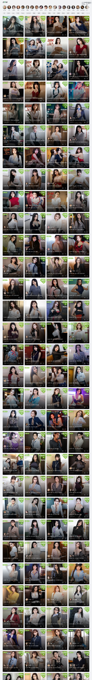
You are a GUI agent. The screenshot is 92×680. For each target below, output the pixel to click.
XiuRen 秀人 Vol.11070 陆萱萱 (10, 273)
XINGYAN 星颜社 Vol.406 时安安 (10, 404)
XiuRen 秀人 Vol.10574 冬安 (75, 514)
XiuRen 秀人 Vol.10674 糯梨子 (31, 448)
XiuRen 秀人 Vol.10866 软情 (75, 361)
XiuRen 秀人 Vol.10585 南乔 (53, 514)
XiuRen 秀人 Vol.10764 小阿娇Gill (11, 426)
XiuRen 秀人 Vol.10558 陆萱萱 (10, 536)
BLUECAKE (29, 13)
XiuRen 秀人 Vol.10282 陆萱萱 (31, 667)
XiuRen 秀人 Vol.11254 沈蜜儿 (75, 185)
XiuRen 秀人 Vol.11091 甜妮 (31, 251)
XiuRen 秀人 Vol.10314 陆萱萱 (31, 645)
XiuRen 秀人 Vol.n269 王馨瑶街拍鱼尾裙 (78, 54)
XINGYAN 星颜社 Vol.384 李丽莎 (10, 470)
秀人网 (18, 13)
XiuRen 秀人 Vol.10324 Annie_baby (55, 623)
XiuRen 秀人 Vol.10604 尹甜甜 (10, 514)
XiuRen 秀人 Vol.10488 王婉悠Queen (33, 558)
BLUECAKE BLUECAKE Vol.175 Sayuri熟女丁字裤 (57, 119)
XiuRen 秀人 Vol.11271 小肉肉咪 (54, 185)
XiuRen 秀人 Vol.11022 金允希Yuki (54, 273)
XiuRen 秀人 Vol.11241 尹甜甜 (31, 207)
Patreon (22, 13)
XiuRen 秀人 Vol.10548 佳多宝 (31, 536)
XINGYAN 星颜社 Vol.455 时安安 (10, 207)
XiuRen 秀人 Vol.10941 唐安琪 (10, 339)
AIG (4, 13)
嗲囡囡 (58, 13)
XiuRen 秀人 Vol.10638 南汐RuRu (54, 470)
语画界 (68, 13)
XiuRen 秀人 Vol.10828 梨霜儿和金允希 (55, 383)
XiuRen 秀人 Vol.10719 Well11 (76, 426)
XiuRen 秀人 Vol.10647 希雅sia (32, 470)
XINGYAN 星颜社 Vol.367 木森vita (11, 558)
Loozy (13, 13)
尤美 (87, 13)
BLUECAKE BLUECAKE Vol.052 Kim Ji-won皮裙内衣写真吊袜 (79, 163)
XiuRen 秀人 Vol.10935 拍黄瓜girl (32, 339)
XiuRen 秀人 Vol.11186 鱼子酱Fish (76, 229)
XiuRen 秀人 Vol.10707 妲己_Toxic (11, 448)
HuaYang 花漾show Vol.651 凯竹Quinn (33, 295)
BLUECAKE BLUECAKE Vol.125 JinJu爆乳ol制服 (35, 141)
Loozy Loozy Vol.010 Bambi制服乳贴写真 (56, 98)
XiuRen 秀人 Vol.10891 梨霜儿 (10, 361)
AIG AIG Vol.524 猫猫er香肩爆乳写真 (55, 54)
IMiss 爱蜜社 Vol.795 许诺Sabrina (54, 536)
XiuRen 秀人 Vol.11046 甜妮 (31, 273)
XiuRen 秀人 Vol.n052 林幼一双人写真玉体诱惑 (57, 163)
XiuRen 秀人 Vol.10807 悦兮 (53, 404)
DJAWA (8, 13)
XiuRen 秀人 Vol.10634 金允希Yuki (32, 492)
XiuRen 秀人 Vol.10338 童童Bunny (32, 623)
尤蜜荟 (39, 13)
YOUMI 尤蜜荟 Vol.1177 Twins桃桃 (11, 317)
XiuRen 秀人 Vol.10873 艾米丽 (53, 361)
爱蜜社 (49, 13)
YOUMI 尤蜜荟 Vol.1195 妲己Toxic (54, 229)
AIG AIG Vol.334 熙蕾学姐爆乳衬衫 (11, 164)
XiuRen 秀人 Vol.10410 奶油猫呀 (76, 580)
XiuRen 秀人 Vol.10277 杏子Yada (11, 667)
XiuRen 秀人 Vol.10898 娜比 (75, 339)
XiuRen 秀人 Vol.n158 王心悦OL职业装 (77, 120)
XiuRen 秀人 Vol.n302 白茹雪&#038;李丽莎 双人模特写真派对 (35, 53)
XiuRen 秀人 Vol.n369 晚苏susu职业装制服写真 (13, 32)
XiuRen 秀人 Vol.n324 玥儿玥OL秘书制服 (78, 32)
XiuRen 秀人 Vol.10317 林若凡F (76, 623)
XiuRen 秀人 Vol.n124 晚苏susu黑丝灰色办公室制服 (13, 141)
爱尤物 (63, 13)
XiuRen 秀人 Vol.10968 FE (74, 295)
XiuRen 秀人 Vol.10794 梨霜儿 (75, 404)
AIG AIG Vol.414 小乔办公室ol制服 (32, 120)
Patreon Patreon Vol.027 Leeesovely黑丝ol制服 (13, 75)
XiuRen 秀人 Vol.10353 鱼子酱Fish (32, 602)
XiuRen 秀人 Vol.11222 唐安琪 (75, 207)
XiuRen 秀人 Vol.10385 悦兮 (10, 602)
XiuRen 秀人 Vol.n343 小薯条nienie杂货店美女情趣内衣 (35, 32)
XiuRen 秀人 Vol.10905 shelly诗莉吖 (55, 339)
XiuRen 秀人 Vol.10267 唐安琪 (53, 667)
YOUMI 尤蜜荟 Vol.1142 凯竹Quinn (55, 580)
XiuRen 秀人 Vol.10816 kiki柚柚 (32, 404)
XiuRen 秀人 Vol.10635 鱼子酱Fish (54, 492)
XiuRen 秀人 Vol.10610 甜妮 (75, 492)
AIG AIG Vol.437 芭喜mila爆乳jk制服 (11, 120)
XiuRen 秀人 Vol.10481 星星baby (11, 580)
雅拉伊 (83, 13)
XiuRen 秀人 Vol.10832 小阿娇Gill (76, 383)
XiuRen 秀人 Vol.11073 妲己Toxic (54, 251)
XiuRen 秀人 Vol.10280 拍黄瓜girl (76, 645)
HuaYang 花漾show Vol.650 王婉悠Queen (34, 317)
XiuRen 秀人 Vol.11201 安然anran (11, 229)
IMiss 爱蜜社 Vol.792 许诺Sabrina (11, 645)
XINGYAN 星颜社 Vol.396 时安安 (54, 426)
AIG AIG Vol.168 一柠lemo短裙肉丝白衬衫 (56, 207)
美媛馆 (78, 13)
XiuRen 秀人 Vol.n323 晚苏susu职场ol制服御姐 (13, 53)
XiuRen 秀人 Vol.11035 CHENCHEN (77, 273)
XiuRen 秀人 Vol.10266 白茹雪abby (77, 667)
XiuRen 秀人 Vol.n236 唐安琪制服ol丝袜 (12, 98)
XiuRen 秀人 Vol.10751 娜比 (31, 426)
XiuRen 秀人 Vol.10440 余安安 (31, 580)
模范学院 (73, 13)
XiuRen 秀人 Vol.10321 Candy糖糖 (76, 602)
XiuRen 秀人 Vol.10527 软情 (75, 536)
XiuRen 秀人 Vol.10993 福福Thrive (54, 295)
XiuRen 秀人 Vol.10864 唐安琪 (10, 383)
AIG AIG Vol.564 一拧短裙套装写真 (54, 32)
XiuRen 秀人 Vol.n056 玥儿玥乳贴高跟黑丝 (34, 164)
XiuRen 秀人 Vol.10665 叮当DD (76, 448)
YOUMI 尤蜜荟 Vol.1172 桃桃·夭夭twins (33, 383)
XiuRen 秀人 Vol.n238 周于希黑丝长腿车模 (78, 76)
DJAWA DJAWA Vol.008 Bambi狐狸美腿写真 (78, 98)
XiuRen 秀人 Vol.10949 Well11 (76, 317)
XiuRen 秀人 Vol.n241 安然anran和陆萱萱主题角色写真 (57, 75)
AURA (54, 13)
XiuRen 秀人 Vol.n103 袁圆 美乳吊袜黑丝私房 (57, 141)
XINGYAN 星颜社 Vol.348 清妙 (53, 645)
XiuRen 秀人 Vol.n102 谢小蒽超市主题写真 (78, 142)
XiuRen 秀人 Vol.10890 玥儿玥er (32, 361)
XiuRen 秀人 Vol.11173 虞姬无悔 (32, 229)
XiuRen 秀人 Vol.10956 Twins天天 (54, 317)
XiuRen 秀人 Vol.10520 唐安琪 (53, 558)
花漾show (44, 13)
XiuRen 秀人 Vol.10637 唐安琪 (75, 470)
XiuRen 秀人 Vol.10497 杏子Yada (76, 558)
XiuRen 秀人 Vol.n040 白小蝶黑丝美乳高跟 (13, 185)
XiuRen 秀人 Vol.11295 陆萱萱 (31, 185)
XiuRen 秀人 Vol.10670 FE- (53, 448)
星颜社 (34, 13)
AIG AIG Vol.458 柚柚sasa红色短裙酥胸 (33, 98)
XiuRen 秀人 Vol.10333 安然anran (11, 623)
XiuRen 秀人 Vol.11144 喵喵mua (11, 251)
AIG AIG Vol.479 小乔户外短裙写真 (32, 76)
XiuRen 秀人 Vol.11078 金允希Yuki (76, 251)
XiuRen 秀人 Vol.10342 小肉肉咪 (54, 602)
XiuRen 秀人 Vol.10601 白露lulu (32, 514)
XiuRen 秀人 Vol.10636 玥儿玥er (10, 492)
